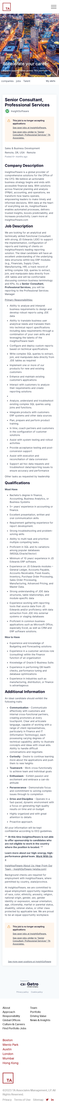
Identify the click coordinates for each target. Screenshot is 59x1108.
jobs (18, 80)
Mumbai (8, 1058)
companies (7, 80)
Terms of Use (22, 1100)
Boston (8, 1040)
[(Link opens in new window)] (47, 1100)
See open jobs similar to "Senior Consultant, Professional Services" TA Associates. (31, 135)
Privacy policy (22, 992)
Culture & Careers (14, 1024)
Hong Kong (10, 1063)
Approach (9, 1012)
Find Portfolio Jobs (14, 1028)
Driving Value (38, 1016)
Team (33, 1008)
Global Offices (11, 1020)
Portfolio (35, 1012)
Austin (7, 1049)
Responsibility (11, 1016)
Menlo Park (10, 1045)
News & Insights (40, 1020)
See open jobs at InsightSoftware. (30, 127)
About (6, 1008)
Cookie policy (37, 992)
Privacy (7, 1100)
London (8, 1054)
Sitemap (38, 1100)
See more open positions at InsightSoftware (29, 961)
